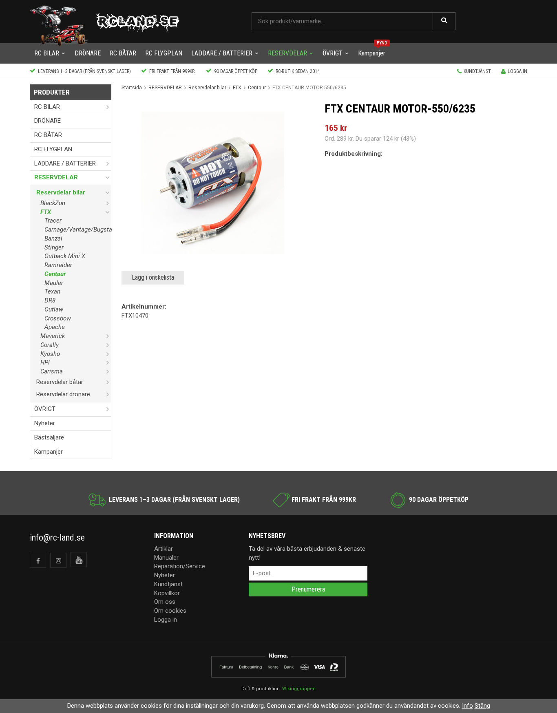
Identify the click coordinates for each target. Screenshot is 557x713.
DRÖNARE (88, 53)
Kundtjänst (477, 71)
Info (467, 705)
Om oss (164, 601)
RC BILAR (46, 53)
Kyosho (50, 354)
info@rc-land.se (57, 537)
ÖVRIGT (333, 53)
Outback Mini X (64, 256)
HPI (45, 362)
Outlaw (53, 309)
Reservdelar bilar (60, 192)
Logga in (517, 71)
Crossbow (57, 318)
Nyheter (44, 423)
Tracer (53, 220)
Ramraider (58, 265)
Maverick (52, 336)
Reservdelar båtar (59, 382)
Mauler (53, 283)
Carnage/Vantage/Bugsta (77, 229)
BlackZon (52, 203)
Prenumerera (308, 589)
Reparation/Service (179, 566)
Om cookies (170, 610)
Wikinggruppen (299, 688)
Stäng (482, 705)
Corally (49, 345)
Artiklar (163, 548)
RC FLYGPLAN (163, 53)
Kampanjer (371, 53)
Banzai (53, 238)
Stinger (54, 247)
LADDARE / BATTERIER (221, 53)
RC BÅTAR (123, 53)
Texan (52, 291)
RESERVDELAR (287, 53)
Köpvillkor (167, 593)
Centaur (55, 274)
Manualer (166, 557)
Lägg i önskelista (153, 277)
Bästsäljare (49, 437)
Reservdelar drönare (63, 394)
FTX (45, 212)
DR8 (49, 300)
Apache (54, 327)
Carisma (51, 371)
